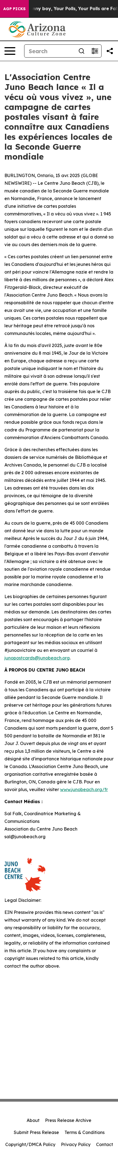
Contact (104, 1144)
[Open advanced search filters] (94, 51)
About (33, 1120)
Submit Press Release (36, 1132)
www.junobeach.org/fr (84, 789)
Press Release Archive (68, 1120)
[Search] (81, 51)
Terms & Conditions (84, 1132)
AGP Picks (14, 8)
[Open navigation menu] (9, 51)
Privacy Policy (76, 1144)
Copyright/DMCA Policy (30, 1144)
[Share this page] (110, 51)
